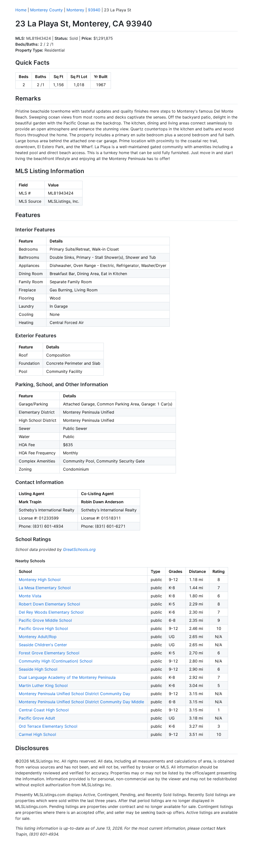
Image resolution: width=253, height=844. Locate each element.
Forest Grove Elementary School (49, 652)
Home (20, 9)
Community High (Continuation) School (55, 661)
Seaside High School (38, 669)
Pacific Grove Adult (37, 718)
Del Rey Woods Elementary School (51, 612)
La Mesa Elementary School (45, 587)
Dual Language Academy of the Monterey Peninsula (67, 677)
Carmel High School (37, 734)
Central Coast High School (44, 709)
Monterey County (46, 9)
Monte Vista (30, 595)
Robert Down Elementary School (49, 604)
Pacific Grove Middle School (45, 620)
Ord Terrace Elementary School (48, 726)
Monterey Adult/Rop (38, 636)
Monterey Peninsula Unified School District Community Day (74, 693)
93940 (94, 9)
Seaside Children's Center (43, 644)
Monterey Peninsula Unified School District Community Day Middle (81, 701)
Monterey (75, 9)
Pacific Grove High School (43, 628)
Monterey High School (40, 579)
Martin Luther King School (43, 685)
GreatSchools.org (79, 549)
